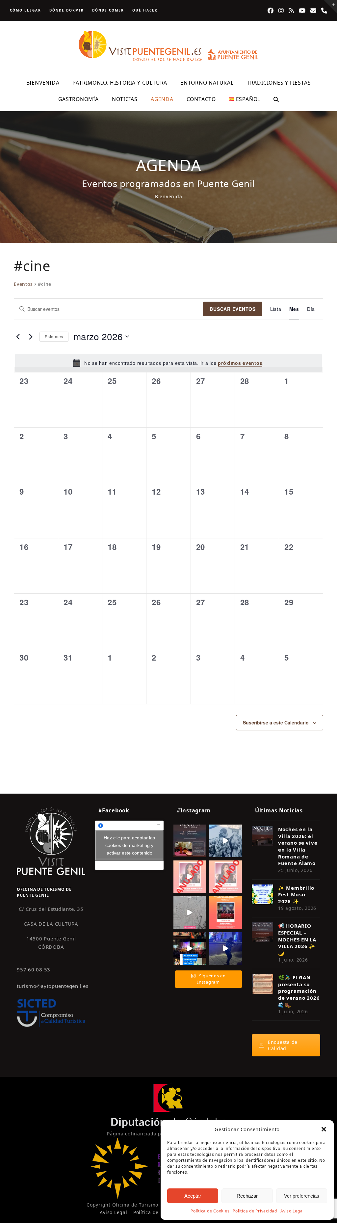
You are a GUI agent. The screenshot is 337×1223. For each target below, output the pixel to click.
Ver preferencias (301, 1196)
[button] (324, 1129)
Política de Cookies (210, 1211)
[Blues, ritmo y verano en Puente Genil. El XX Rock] (189, 948)
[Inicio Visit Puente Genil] (51, 841)
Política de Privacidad (255, 1211)
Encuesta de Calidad (283, 1045)
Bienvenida (168, 196)
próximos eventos (240, 363)
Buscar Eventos (233, 309)
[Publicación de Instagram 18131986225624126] (189, 912)
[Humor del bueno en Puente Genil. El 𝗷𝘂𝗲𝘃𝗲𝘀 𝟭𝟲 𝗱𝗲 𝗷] (225, 912)
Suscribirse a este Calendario (276, 722)
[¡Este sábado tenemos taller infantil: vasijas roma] (189, 841)
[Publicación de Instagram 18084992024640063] (189, 876)
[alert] (168, 363)
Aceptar (192, 1196)
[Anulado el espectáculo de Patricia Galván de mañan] (225, 876)
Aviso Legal (292, 1211)
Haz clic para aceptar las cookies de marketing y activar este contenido (129, 845)
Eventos (23, 284)
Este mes (54, 336)
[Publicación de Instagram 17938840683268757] (225, 948)
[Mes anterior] (18, 336)
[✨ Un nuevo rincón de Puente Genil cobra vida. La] (225, 841)
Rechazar (247, 1196)
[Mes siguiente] (31, 336)
